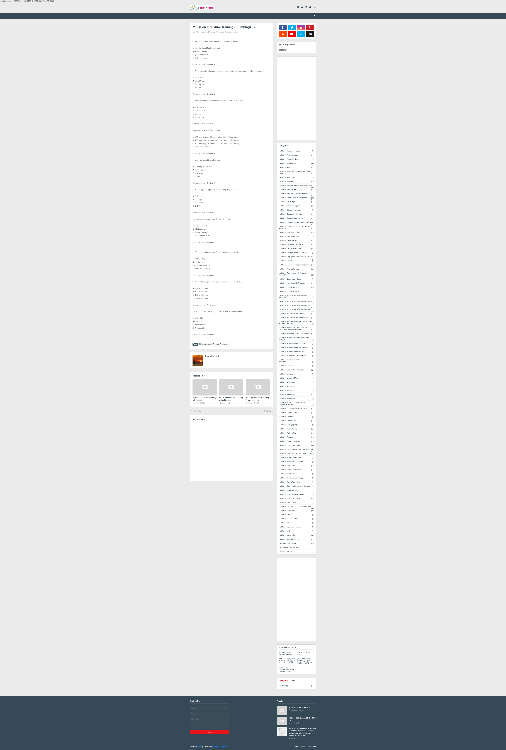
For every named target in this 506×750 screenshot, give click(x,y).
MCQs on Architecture (297, 167)
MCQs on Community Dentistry (297, 214)
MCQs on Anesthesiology (297, 155)
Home (296, 747)
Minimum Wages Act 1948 (297, 547)
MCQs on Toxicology (297, 511)
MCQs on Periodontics (297, 433)
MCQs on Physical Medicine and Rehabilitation (297, 449)
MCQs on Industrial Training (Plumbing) (209, 32)
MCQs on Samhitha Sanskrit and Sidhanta (297, 486)
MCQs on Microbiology (297, 374)
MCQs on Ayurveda (297, 181)
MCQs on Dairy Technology (297, 236)
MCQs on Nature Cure (297, 390)
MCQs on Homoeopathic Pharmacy (297, 283)
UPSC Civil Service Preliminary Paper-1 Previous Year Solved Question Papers (304, 661)
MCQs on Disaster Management (297, 249)
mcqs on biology (297, 551)
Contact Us (312, 747)
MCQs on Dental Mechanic (297, 240)
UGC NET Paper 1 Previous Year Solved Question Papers (286, 670)
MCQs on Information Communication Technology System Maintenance (296, 329)
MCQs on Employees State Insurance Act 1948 (297, 257)
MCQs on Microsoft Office (297, 378)
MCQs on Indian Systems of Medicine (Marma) (297, 301)
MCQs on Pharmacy (297, 437)
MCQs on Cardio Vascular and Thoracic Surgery (297, 198)
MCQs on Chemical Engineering (297, 206)
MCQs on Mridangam (297, 382)
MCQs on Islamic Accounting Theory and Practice (296, 339)
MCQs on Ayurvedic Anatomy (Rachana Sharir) (297, 186)
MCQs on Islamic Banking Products (297, 344)
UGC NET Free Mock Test (304, 653)
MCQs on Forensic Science (297, 269)
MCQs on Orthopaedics (297, 421)
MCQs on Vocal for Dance (297, 539)
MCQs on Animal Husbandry (297, 159)
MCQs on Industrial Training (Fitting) (297, 314)
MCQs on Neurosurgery (297, 399)
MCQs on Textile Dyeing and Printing (297, 494)
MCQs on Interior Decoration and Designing (297, 334)
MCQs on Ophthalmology (297, 413)
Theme (199, 747)
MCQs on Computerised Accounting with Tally (297, 222)
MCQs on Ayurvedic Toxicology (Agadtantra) (297, 194)
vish (217, 356)
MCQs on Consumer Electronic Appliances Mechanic (296, 227)
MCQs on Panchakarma (297, 429)
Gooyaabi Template (220, 747)
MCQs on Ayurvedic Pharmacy (297, 190)
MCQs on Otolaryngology (297, 425)
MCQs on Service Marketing (297, 490)
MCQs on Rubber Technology (297, 482)
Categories (284, 680)
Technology (297, 686)
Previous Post (196, 411)
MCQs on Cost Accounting (297, 232)
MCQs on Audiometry (297, 177)
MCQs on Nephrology (297, 394)
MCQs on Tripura (297, 515)
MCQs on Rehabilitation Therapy (297, 478)
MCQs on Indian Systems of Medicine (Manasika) (296, 296)
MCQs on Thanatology (297, 503)
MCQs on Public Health (297, 466)
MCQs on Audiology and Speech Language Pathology (296, 172)
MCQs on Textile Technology (297, 498)
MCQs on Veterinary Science (297, 527)
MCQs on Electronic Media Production (297, 253)
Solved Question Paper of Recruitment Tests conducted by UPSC (287, 660)
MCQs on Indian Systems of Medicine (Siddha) (297, 310)
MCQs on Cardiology (297, 202)
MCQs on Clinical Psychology (297, 210)
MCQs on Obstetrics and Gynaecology (297, 409)
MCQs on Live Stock (297, 366)
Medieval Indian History (297, 543)
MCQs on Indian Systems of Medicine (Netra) (297, 305)
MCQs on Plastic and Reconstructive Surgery (297, 454)
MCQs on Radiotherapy (297, 474)
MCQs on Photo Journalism (297, 441)
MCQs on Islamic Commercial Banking (297, 348)
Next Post (267, 411)
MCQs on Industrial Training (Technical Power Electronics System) (296, 323)
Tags (293, 680)
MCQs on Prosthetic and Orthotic (297, 462)
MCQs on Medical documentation (297, 370)
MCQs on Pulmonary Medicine (297, 470)
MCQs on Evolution (297, 261)
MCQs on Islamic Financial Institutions (297, 356)
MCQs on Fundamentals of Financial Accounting (296, 274)
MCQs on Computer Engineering (297, 218)
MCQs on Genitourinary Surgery (297, 279)
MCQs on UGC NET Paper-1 (297, 519)
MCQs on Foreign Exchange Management (297, 265)
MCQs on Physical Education (297, 445)
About (303, 747)
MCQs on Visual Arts (297, 535)
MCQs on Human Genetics (297, 291)
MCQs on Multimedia (297, 386)
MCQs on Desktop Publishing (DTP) (297, 245)
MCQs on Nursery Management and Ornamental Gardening (296, 403)
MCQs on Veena (297, 523)
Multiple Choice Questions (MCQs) (285, 653)
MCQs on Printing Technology (297, 458)
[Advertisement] (231, 506)
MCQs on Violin (297, 531)
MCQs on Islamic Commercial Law (297, 352)
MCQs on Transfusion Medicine (297, 151)
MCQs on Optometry (297, 417)
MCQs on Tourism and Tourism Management (297, 507)
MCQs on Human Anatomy (297, 287)
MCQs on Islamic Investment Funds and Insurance (296, 361)
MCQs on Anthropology (297, 163)
